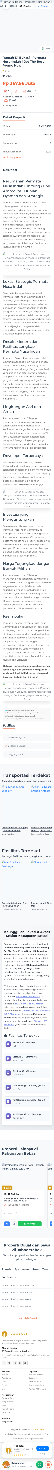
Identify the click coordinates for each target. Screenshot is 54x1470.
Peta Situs (44, 1434)
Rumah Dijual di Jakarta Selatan (18, 1285)
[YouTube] (25, 1363)
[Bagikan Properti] (7, 1223)
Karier (4, 1405)
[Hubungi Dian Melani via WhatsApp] (39, 1464)
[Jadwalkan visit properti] (48, 1464)
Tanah (4, 1385)
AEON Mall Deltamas (27, 996)
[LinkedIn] (20, 1363)
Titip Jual (6, 1412)
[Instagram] (15, 1363)
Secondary (33, 1378)
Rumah (5, 1374)
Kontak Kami (8, 1409)
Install (42, 1448)
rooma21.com (11, 710)
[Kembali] (6, 6)
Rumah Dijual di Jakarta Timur (17, 1292)
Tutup (42, 1453)
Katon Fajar (38, 1429)
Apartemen (7, 1378)
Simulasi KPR (35, 1381)
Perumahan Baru (36, 1385)
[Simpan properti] (14, 1223)
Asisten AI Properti (37, 1389)
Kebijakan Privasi (12, 1434)
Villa (3, 1389)
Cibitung (8, 206)
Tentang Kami (8, 1398)
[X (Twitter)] (9, 1363)
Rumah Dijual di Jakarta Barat (17, 1299)
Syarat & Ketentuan (30, 1434)
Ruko (4, 1381)
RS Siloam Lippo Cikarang (29, 1003)
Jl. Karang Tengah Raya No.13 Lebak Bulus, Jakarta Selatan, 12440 (25, 1356)
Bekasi (8, 71)
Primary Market (36, 1374)
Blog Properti (8, 1401)
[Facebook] (4, 1363)
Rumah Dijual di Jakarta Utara (17, 1306)
